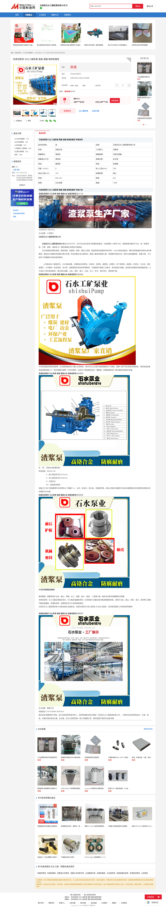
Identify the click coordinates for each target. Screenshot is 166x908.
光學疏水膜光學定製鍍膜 (140, 45)
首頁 (12, 53)
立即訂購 (95, 111)
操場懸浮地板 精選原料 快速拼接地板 (73, 45)
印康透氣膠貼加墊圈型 (144, 118)
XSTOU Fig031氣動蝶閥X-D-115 (95, 857)
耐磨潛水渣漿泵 (63, 873)
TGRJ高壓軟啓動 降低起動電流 (147, 77)
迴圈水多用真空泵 (77, 873)
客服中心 (62, 903)
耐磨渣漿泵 (41, 873)
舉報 (29, 121)
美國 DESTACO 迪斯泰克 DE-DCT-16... (144, 826)
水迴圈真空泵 (90, 873)
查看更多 (22, 185)
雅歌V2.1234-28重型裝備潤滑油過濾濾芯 (98, 826)
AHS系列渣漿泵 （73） (22, 139)
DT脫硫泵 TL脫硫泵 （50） (23, 148)
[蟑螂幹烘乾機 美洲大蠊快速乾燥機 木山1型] (144, 88)
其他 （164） (18, 155)
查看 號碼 (16, 170)
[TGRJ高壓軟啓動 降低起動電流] (144, 68)
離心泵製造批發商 (90, 895)
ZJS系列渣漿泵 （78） (21, 142)
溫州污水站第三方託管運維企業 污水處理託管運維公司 (125, 45)
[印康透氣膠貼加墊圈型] (144, 109)
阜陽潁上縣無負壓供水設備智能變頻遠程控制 (122, 826)
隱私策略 (83, 903)
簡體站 (114, 903)
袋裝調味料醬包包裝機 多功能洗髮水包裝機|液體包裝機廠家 (32, 45)
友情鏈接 (124, 903)
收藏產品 (19, 121)
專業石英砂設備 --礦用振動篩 (93, 45)
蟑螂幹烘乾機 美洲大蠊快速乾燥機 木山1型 (151, 98)
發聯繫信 (67, 111)
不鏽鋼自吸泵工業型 (67, 857)
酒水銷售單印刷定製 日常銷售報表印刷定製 (51, 45)
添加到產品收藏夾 (19, 213)
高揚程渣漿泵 (135, 873)
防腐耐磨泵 (51, 873)
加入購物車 (83, 111)
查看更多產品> (148, 729)
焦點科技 (86, 905)
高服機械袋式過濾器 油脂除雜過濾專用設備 (51, 826)
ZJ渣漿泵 (144, 873)
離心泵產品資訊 (75, 895)
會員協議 (94, 903)
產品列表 (18, 53)
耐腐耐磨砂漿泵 (122, 873)
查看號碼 (114, 100)
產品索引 (16, 210)
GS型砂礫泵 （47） (20, 145)
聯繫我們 (51, 903)
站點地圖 (72, 903)
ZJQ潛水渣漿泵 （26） (21, 152)
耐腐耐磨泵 (101, 873)
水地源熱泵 (111, 873)
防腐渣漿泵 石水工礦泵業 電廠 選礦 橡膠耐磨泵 (86, 897)
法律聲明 (104, 903)
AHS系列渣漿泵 (28, 53)
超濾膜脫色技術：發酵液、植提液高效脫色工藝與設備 (78, 826)
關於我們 (41, 903)
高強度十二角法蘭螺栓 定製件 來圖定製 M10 (51, 857)
